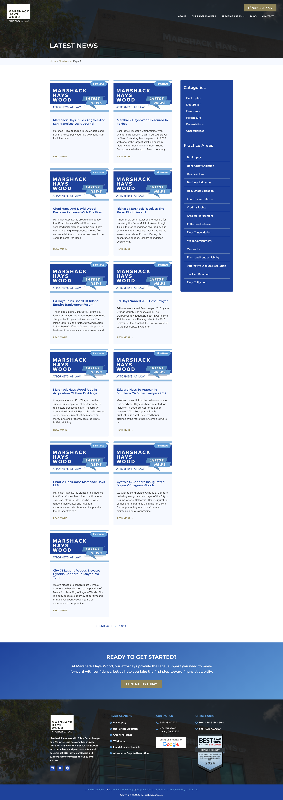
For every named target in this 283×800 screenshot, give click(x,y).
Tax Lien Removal (198, 274)
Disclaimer (160, 789)
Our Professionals (204, 16)
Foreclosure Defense (200, 199)
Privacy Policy (177, 789)
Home (53, 61)
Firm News (65, 61)
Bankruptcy (193, 98)
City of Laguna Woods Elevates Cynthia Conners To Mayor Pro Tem (76, 574)
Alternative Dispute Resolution (206, 266)
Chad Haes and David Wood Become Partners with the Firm (77, 210)
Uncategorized (195, 131)
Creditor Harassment (200, 216)
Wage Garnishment (199, 241)
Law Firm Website (95, 789)
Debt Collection (197, 282)
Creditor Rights (196, 207)
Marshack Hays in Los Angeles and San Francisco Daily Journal (79, 122)
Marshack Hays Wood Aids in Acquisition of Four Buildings (75, 391)
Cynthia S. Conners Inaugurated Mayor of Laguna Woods (141, 483)
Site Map (193, 789)
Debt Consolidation (199, 232)
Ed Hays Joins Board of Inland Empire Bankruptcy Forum (76, 302)
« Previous (102, 625)
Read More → (61, 156)
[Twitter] (60, 768)
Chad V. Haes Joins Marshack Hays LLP (79, 483)
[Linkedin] (52, 768)
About (182, 16)
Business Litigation (199, 182)
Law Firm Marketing (122, 789)
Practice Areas (232, 16)
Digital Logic (144, 789)
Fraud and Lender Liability (203, 257)
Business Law (195, 174)
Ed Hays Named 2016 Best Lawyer (142, 301)
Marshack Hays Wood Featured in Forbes (142, 122)
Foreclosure (193, 118)
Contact (268, 16)
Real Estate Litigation (200, 191)
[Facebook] (67, 768)
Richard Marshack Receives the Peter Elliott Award (140, 210)
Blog (253, 16)
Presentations (195, 124)
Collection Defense (199, 224)
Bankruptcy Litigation (200, 166)
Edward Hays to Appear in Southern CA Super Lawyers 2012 (141, 391)
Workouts (193, 249)
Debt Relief (193, 105)
